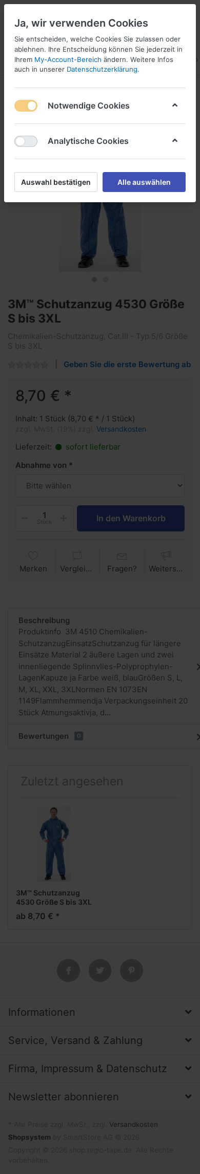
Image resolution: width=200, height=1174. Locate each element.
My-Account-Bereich (68, 59)
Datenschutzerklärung (102, 69)
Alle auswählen (144, 182)
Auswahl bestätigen (56, 182)
